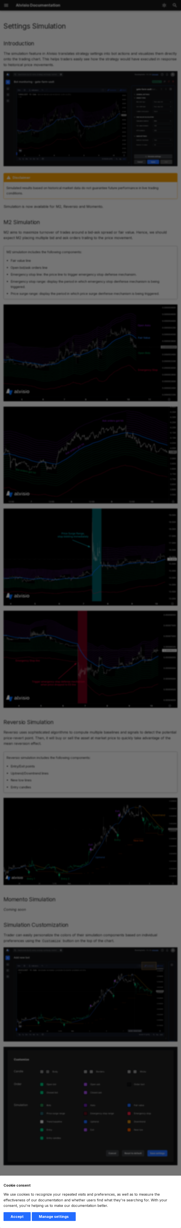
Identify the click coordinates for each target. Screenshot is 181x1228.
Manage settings (54, 1216)
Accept (17, 1216)
